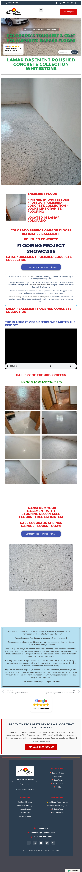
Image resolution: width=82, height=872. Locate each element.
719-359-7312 (13, 3)
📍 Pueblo (57, 787)
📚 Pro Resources (57, 813)
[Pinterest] (72, 3)
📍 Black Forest (57, 780)
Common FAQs (25, 813)
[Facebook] (56, 3)
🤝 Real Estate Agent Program (57, 802)
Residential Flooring (25, 802)
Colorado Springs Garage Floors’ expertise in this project (29, 297)
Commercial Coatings (25, 805)
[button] (41, 10)
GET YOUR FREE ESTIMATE (41, 747)
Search (74, 52)
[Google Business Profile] (76, 3)
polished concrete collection (40, 285)
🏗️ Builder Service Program (57, 805)
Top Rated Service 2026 (13, 49)
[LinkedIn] (68, 3)
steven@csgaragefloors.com (43, 832)
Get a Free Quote (25, 816)
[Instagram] (60, 3)
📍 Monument (57, 776)
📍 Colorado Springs (57, 773)
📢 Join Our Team (57, 809)
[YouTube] (64, 3)
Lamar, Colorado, (28, 276)
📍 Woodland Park (57, 783)
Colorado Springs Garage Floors (31, 631)
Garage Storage (25, 809)
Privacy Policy (55, 850)
